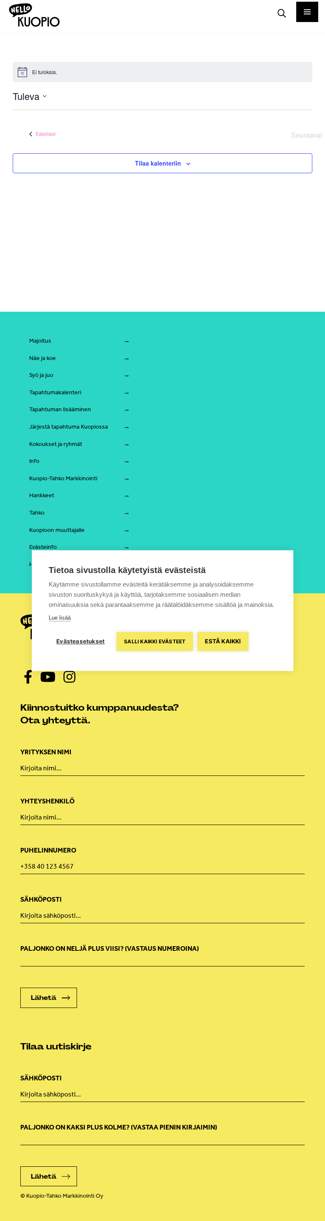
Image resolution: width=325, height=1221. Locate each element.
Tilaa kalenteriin (158, 163)
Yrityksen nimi (46, 752)
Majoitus (40, 340)
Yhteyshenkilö (47, 801)
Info (34, 461)
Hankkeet (41, 495)
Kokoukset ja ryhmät (55, 444)
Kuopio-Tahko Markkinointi (63, 478)
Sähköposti (41, 899)
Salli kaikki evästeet (154, 641)
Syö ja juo (41, 375)
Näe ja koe (42, 358)
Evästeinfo (43, 547)
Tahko (36, 512)
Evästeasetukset (80, 641)
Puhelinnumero (48, 850)
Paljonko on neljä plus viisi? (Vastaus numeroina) (109, 948)
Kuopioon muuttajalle (57, 530)
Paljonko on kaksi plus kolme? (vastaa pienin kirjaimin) (118, 1127)
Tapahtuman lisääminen (60, 409)
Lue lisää (60, 618)
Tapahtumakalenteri (55, 392)
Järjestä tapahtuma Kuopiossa (68, 426)
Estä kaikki (223, 641)
